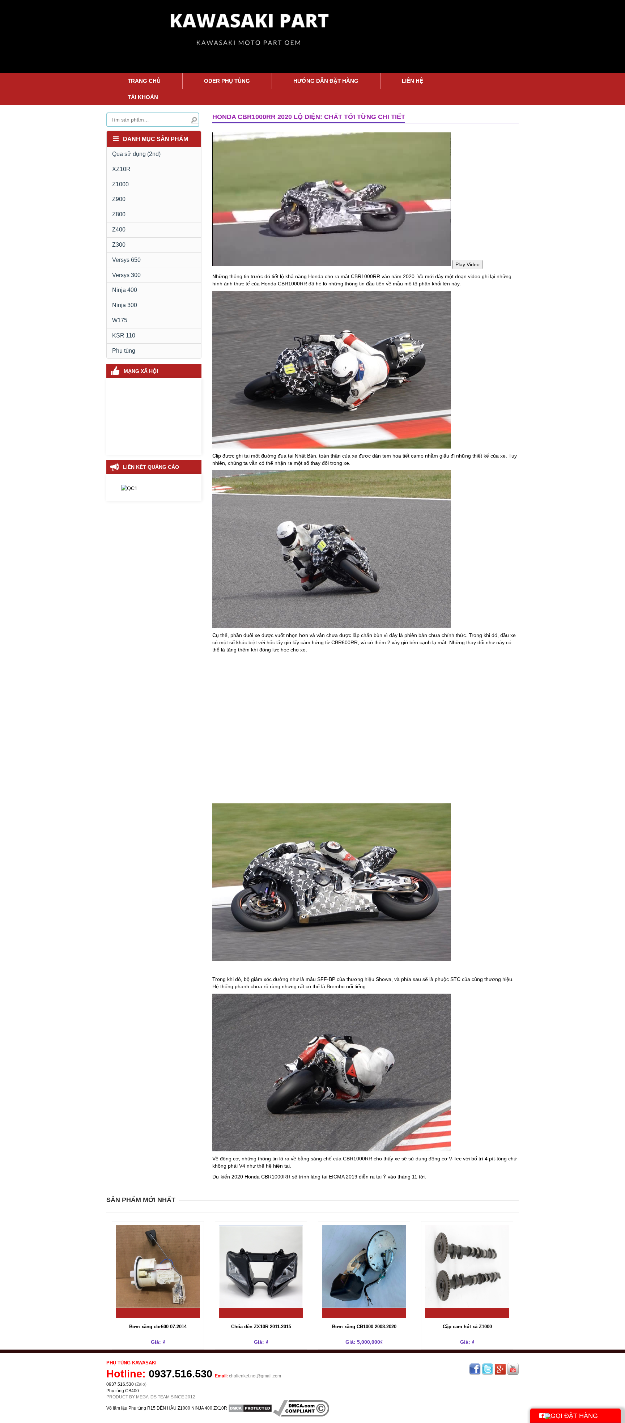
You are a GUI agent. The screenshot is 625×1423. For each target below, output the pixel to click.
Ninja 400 (124, 290)
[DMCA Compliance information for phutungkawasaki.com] (301, 1407)
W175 (119, 320)
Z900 (119, 199)
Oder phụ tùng (227, 81)
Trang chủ (144, 81)
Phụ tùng (123, 351)
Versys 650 (126, 260)
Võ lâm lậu (116, 1407)
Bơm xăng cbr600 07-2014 (158, 1326)
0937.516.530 (180, 1374)
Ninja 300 (124, 305)
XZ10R (121, 169)
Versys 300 (126, 275)
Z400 (119, 229)
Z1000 (120, 184)
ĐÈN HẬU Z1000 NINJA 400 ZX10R (192, 1407)
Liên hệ (412, 81)
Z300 (119, 245)
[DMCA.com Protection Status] (250, 1407)
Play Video (467, 264)
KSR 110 (123, 335)
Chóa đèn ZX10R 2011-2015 (261, 1326)
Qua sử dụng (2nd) (136, 154)
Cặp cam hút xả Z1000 (467, 1326)
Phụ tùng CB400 (122, 1390)
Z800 (119, 214)
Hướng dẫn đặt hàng (325, 81)
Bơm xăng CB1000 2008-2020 (364, 1326)
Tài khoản (143, 97)
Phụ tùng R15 (142, 1407)
